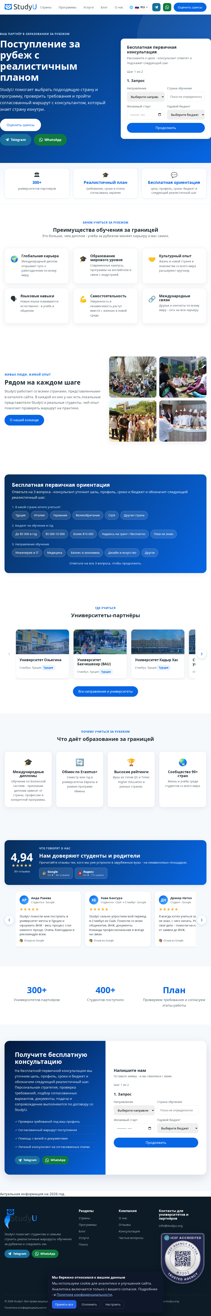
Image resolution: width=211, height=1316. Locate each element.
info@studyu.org (171, 1226)
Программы (67, 7)
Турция (20, 515)
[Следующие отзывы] (201, 920)
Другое (150, 553)
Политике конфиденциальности (84, 1294)
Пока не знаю (163, 534)
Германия (60, 515)
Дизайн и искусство (122, 553)
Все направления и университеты (105, 691)
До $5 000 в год (26, 534)
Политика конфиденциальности (25, 1307)
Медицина (54, 553)
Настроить (113, 1304)
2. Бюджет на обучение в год (32, 525)
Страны (46, 7)
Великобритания (88, 515)
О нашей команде (24, 420)
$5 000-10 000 (55, 534)
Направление (136, 88)
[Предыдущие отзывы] (9, 920)
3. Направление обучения (30, 544)
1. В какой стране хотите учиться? (36, 507)
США (111, 515)
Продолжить (166, 128)
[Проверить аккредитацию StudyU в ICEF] (182, 1258)
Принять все (64, 1304)
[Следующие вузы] (201, 654)
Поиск (83, 1244)
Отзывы (125, 1225)
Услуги (88, 7)
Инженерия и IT (27, 553)
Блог (104, 7)
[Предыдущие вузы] (9, 654)
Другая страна (134, 515)
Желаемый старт (139, 106)
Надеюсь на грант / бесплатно (123, 534)
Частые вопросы (131, 1238)
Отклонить (89, 1304)
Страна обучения (179, 88)
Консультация (129, 1231)
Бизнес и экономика (85, 553)
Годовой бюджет (178, 106)
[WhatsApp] (167, 7)
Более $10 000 (83, 534)
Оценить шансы (190, 7)
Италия (39, 515)
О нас (119, 7)
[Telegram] (156, 7)
